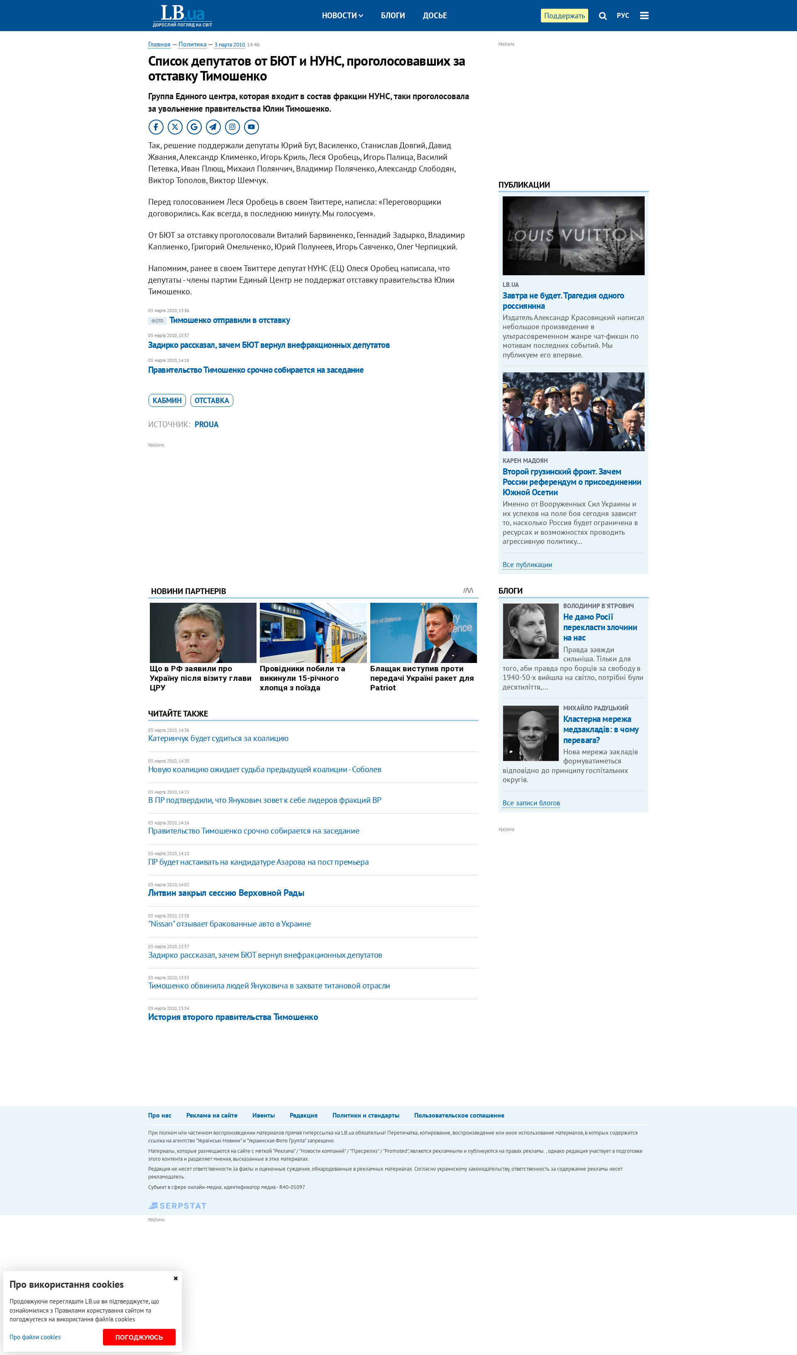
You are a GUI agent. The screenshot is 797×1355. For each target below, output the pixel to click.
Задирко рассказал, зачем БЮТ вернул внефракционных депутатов (269, 344)
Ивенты (263, 1115)
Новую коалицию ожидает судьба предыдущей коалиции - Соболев (264, 769)
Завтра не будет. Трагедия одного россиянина (563, 300)
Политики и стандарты (365, 1115)
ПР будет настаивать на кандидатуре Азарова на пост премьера (258, 861)
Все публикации (527, 564)
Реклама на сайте (211, 1115)
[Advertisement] (313, 508)
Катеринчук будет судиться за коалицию (218, 738)
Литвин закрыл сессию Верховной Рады (226, 892)
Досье (435, 15)
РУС (623, 15)
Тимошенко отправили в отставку (221, 319)
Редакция (304, 1115)
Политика (192, 44)
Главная (159, 44)
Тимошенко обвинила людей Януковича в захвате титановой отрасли (269, 985)
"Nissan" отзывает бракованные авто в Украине (229, 923)
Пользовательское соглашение (459, 1115)
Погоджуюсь (139, 1337)
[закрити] (176, 1278)
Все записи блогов (531, 802)
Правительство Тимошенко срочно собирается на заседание (256, 369)
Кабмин (167, 400)
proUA (207, 424)
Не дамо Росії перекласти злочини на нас (600, 627)
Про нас (159, 1115)
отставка (212, 400)
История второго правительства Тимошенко (233, 1016)
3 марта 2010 (230, 44)
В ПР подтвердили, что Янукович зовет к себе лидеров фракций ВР (264, 800)
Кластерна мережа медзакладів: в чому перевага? (600, 729)
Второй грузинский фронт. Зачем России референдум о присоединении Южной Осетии (572, 482)
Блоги (393, 15)
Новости (339, 15)
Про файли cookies (35, 1337)
